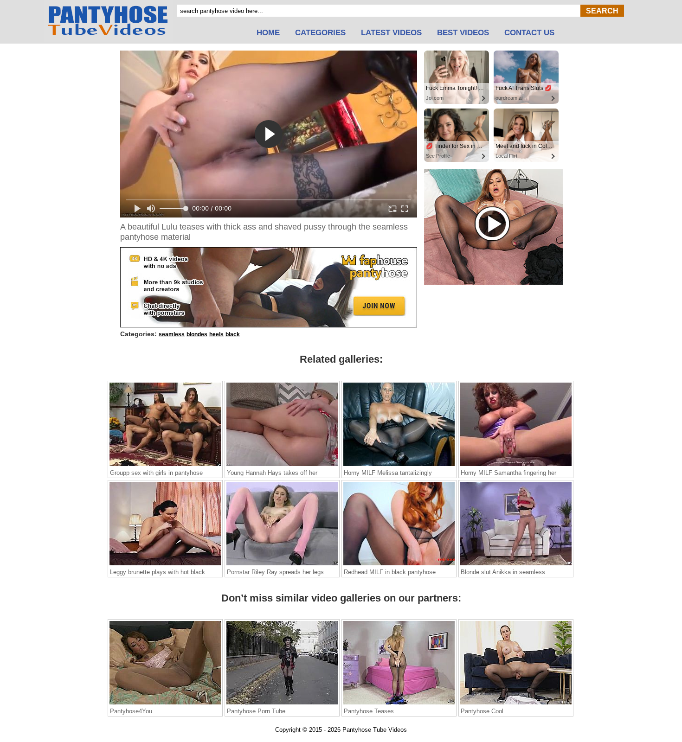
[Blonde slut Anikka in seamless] (516, 565)
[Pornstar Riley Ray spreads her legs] (282, 565)
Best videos (463, 33)
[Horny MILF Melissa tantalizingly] (399, 465)
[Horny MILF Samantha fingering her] (516, 465)
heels (216, 334)
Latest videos (391, 33)
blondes (197, 334)
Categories (320, 33)
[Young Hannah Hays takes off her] (282, 465)
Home (268, 33)
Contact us (529, 33)
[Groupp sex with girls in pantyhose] (165, 465)
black (232, 334)
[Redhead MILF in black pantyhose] (399, 565)
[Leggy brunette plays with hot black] (165, 565)
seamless (172, 334)
